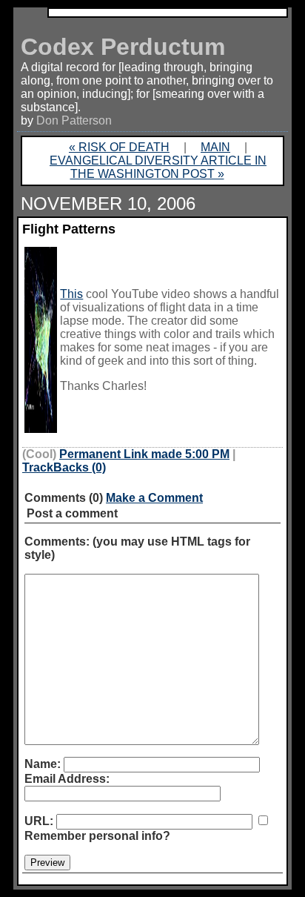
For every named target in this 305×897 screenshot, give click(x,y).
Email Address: (67, 778)
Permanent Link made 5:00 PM (144, 454)
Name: (42, 764)
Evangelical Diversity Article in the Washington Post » (158, 167)
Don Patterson (74, 120)
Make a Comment (154, 497)
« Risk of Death (119, 147)
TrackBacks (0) (64, 467)
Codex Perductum (123, 46)
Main (215, 147)
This (71, 294)
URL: (38, 821)
